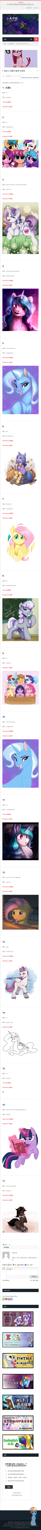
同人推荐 (23, 77)
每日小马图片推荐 (34, 77)
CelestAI (8, 76)
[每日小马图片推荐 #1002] (20, 59)
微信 (10, 1265)
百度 (28, 1265)
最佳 (37, 1280)
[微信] (3, 1300)
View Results (17, 1493)
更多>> (31, 1265)
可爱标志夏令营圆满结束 (20, 4)
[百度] (11, 1300)
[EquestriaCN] (20, 23)
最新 (31, 1280)
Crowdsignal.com (17, 1495)
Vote (8, 1487)
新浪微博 (21, 1265)
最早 (34, 1280)
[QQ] (6, 1300)
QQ (15, 1265)
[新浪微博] (9, 1300)
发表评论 (34, 1276)
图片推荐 (27, 77)
